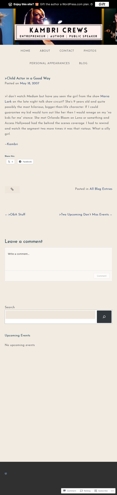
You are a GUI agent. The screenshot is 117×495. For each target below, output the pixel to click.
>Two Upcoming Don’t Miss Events (84, 214)
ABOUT (45, 51)
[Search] (104, 316)
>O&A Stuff (16, 214)
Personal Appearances (50, 63)
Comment (101, 276)
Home (25, 51)
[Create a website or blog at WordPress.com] (6, 473)
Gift (102, 4)
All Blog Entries (101, 189)
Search (10, 307)
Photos (90, 51)
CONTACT (67, 51)
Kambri (12, 144)
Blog (83, 63)
